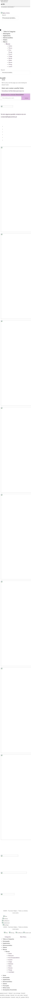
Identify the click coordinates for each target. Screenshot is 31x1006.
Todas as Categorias (8, 939)
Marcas (5, 42)
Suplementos (6, 943)
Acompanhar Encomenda (10, 989)
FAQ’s (11, 91)
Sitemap (15, 91)
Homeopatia (6, 941)
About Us (7, 91)
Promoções (6, 985)
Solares (5, 947)
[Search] (3, 22)
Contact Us (21, 91)
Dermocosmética (8, 38)
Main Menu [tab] (23, 937)
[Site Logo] (5, 13)
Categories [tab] (8, 937)
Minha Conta (6, 987)
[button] (4, 15)
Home (3, 91)
